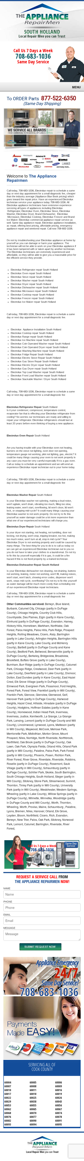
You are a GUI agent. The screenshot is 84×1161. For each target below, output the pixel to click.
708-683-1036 (33, 56)
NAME (6, 888)
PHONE (7, 901)
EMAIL (7, 914)
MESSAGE (9, 928)
